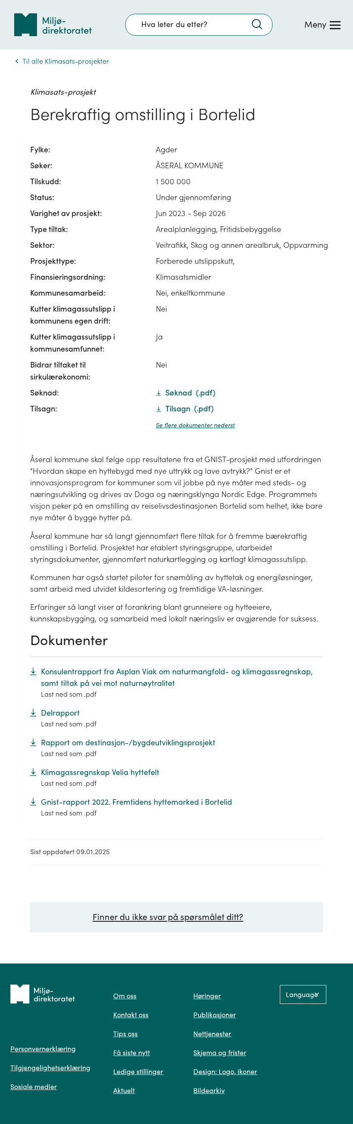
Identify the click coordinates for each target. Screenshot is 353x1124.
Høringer (207, 995)
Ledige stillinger (138, 1071)
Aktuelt (124, 1090)
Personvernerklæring (43, 1048)
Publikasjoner (214, 1014)
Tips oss (125, 1033)
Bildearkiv (209, 1090)
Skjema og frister (219, 1052)
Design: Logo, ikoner (225, 1071)
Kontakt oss (131, 1014)
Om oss (124, 995)
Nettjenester (212, 1033)
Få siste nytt (131, 1052)
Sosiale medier (33, 1086)
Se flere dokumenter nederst (195, 425)
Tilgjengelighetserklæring (50, 1067)
